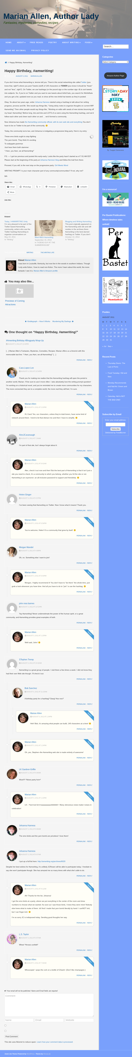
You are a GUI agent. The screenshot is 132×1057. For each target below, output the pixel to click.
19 (118, 333)
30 (107, 340)
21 (126, 333)
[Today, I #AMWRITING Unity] (20, 230)
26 (118, 336)
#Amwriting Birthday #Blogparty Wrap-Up (25, 340)
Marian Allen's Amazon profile (46, 271)
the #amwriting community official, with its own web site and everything (53, 122)
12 (118, 329)
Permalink (81, 360)
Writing (30, 252)
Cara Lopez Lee (26, 368)
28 (126, 336)
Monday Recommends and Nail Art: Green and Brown (117, 386)
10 (111, 329)
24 (111, 336)
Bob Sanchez (31, 688)
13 (122, 329)
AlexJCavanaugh (27, 435)
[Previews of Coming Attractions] (19, 297)
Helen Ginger (25, 495)
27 (122, 336)
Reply (89, 360)
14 (126, 329)
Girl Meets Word (61, 165)
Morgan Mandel (26, 547)
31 (111, 340)
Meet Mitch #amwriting (44, 237)
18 (115, 333)
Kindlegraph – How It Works (38, 321)
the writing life (47, 252)
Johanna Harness (42, 102)
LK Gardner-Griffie (27, 769)
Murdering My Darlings (61, 321)
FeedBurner (121, 433)
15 (103, 333)
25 (115, 336)
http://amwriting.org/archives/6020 (51, 861)
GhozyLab (47, 1054)
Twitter (83, 82)
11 (115, 329)
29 (103, 340)
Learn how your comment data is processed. (55, 1042)
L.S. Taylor (24, 934)
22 (103, 336)
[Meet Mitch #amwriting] (49, 228)
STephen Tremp (26, 659)
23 (107, 336)
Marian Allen (36, 76)
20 (122, 333)
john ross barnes (26, 603)
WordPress (30, 1054)
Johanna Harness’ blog (49, 160)
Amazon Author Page (115, 76)
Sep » (110, 346)
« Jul (104, 346)
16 (107, 333)
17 (111, 333)
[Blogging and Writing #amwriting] (80, 230)
